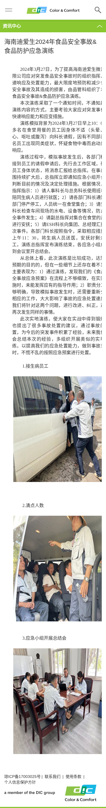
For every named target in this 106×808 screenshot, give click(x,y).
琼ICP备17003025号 (22, 776)
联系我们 (52, 776)
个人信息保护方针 (20, 782)
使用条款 (73, 776)
